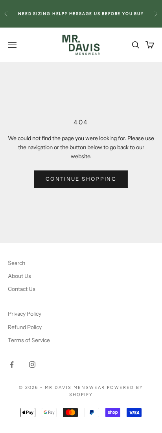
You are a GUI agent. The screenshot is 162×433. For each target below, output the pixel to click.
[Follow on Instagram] (32, 364)
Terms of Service (29, 340)
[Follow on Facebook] (12, 364)
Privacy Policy (24, 313)
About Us (19, 275)
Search (16, 262)
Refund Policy (25, 327)
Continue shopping (81, 179)
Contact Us (21, 288)
